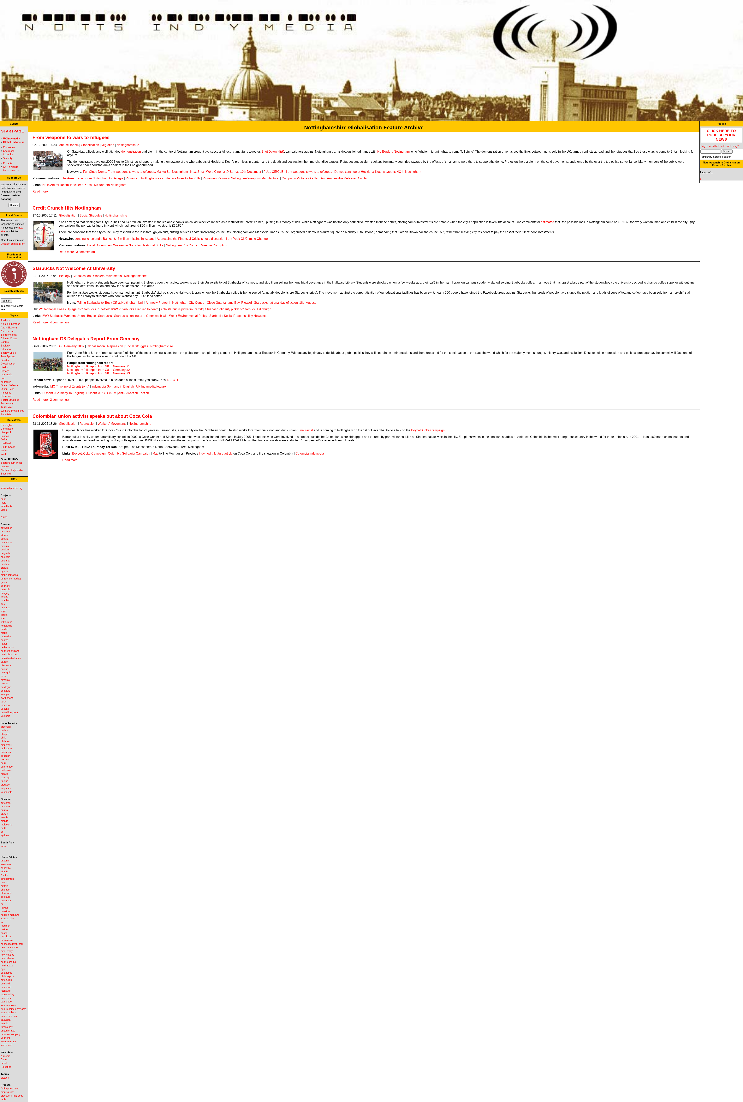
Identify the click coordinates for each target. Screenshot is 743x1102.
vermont (5, 1037)
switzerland (7, 697)
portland (5, 983)
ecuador (5, 755)
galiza (4, 582)
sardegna (6, 687)
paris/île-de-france (11, 658)
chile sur (5, 741)
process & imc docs (12, 1095)
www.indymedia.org (11, 488)
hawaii (4, 907)
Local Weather (11, 170)
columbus (6, 900)
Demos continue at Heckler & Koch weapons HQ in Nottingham (377, 171)
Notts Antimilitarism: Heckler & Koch (67, 185)
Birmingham (7, 425)
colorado (5, 896)
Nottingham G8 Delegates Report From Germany (86, 338)
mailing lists (7, 1092)
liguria (4, 614)
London (5, 436)
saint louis (6, 998)
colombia (6, 752)
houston (5, 911)
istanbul (5, 600)
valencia (5, 715)
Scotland (6, 473)
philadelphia (7, 976)
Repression (7, 396)
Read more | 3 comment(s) (77, 252)
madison (5, 925)
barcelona (6, 542)
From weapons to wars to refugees (71, 137)
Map (155, 453)
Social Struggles (10, 399)
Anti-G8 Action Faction (133, 393)
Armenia (5, 1056)
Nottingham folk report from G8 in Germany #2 (98, 369)
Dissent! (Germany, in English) (63, 393)
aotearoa (5, 802)
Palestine (6, 392)
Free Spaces (8, 356)
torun (3, 701)
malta (4, 632)
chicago (5, 889)
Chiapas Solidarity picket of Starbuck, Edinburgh (238, 309)
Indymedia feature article (216, 453)
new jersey (7, 951)
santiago (5, 777)
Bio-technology (9, 334)
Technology (7, 403)
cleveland (6, 893)
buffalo (4, 886)
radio (3, 502)
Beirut (4, 1059)
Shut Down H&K (272, 151)
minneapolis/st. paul (12, 943)
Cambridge (7, 428)
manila (4, 820)
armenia (5, 531)
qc (2, 831)
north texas (7, 965)
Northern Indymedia (12, 470)
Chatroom (8, 151)
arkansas (6, 864)
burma (4, 810)
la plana (5, 607)
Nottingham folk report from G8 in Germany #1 (98, 366)
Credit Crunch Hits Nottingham (67, 208)
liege (3, 611)
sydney (5, 835)
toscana (5, 705)
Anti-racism (7, 331)
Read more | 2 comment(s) (51, 399)
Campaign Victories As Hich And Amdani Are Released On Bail (325, 178)
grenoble (5, 589)
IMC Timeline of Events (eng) (69, 386)
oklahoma (6, 972)
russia (4, 683)
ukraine (5, 708)
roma (3, 676)
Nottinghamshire (127, 145)
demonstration (131, 151)
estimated (547, 222)
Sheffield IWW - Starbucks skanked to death (128, 309)
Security (7, 158)
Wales (4, 450)
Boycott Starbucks (99, 315)
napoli (4, 643)
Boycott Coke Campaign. (428, 430)
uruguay (5, 784)
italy (3, 604)
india (3, 846)
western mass (8, 1041)
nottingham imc (9, 654)
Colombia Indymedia (309, 453)
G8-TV (111, 393)
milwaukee (7, 940)
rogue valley (7, 994)
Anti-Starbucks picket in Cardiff (181, 309)
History (5, 371)
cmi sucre (6, 748)
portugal (5, 672)
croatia (4, 567)
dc (2, 904)
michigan (6, 936)
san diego (6, 1001)
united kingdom (9, 712)
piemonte (6, 665)
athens (4, 535)
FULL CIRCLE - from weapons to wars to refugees (298, 171)
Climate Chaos (9, 338)
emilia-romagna (9, 574)
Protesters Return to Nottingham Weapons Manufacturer (241, 178)
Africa (4, 517)
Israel (4, 1063)
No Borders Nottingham (393, 151)
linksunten (6, 622)
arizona (5, 860)
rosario (4, 773)
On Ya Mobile (10, 166)
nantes (4, 640)
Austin (4, 875)
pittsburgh (6, 979)
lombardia (6, 625)
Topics (14, 315)
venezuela (6, 792)
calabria (5, 564)
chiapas (5, 734)
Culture (5, 341)
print (3, 499)
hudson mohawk (10, 914)
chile (3, 737)
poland (4, 669)
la (2, 922)
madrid (4, 629)
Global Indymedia (13, 142)
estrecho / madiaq (11, 578)
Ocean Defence (9, 385)
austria (4, 538)
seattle (4, 1023)
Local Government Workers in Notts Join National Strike (125, 245)
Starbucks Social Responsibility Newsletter (238, 315)
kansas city (7, 918)
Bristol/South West (11, 462)
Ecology (5, 345)
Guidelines (9, 147)
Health (4, 367)
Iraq (3, 378)
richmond (6, 987)
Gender (5, 360)
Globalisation (8, 363)
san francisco (8, 1005)
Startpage (12, 131)
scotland (5, 690)
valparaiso (6, 788)
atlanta (4, 871)
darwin (4, 813)
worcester (6, 1045)
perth (3, 828)
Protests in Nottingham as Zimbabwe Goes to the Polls (163, 178)
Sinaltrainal (305, 430)
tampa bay (7, 1026)
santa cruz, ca (9, 1016)
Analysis (5, 320)
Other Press (7, 389)
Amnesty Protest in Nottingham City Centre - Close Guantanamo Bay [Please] (199, 302)
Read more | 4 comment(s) (51, 322)
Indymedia (6, 374)
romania (5, 679)
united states (8, 1030)
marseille (6, 636)
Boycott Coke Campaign (89, 453)
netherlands (7, 647)
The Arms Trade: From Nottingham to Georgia (92, 178)
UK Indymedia (11, 138)
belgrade (5, 553)
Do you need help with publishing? (719, 146)
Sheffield (6, 443)
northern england (10, 650)
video (4, 509)
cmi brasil (6, 745)
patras (4, 661)
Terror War (6, 407)
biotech (5, 1077)
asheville (6, 867)
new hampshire (9, 947)
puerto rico (7, 766)
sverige (5, 694)
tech (3, 1099)
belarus (5, 546)
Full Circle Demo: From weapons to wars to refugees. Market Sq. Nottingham (135, 171)
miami (4, 933)
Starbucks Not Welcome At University (74, 268)
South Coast (8, 446)
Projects (7, 163)
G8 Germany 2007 (71, 346)
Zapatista (6, 414)
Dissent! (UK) (95, 393)
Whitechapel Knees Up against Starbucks (67, 309)
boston (4, 882)
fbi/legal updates (10, 1088)
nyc (3, 969)
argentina (6, 726)
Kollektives (14, 420)
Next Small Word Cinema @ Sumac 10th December (225, 171)
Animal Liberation (10, 323)
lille (2, 618)
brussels (5, 556)
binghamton (7, 878)
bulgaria (5, 560)
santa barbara (8, 1012)
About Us (8, 154)
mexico (5, 759)
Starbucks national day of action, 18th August (285, 302)
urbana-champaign (11, 1034)
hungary (5, 593)
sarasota (5, 1019)
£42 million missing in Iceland (134, 238)
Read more (40, 191)
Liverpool (6, 432)
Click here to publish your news (721, 135)
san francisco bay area (13, 1008)
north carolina (8, 961)
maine (4, 929)
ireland (4, 596)
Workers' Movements (12, 410)
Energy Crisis (8, 352)
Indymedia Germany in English (113, 386)
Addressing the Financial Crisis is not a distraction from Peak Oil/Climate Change (212, 238)
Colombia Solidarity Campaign (129, 453)
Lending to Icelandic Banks (93, 238)
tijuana (4, 781)
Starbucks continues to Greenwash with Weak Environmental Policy (160, 315)
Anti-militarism (9, 327)
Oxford (4, 439)
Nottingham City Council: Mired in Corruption (196, 245)
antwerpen (6, 527)
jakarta (4, 817)
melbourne (6, 824)
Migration (6, 381)
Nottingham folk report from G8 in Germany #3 (98, 373)
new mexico (7, 954)
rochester (6, 990)
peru (3, 763)
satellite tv (6, 506)
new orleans (7, 958)
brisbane (5, 806)
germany (5, 585)
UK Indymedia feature (151, 386)
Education (6, 349)
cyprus (4, 571)
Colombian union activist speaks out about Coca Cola (92, 416)
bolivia (4, 730)
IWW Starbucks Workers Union (63, 315)
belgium (5, 549)
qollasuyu (6, 770)
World (4, 454)
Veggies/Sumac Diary (13, 243)
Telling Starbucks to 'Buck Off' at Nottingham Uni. (110, 302)
